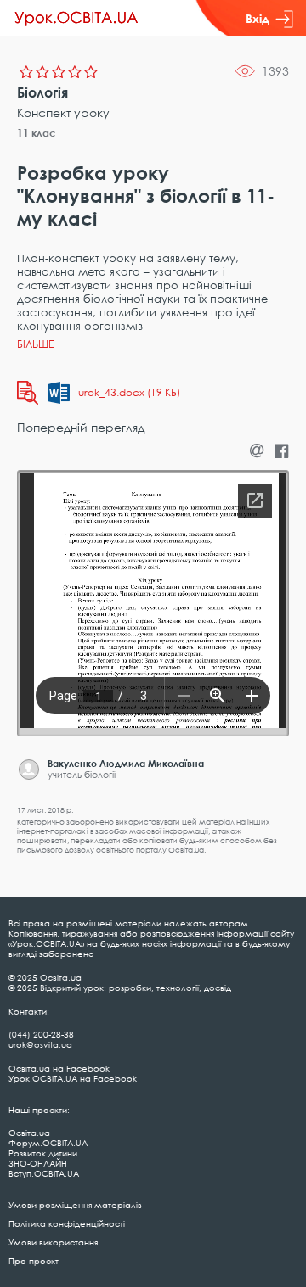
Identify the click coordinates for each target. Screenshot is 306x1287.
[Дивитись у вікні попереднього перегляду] (27, 393)
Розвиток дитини (42, 1153)
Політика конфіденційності (66, 1223)
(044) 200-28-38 (41, 1034)
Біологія (42, 92)
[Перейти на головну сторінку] (76, 18)
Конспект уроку (63, 112)
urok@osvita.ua (40, 1044)
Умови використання (53, 1242)
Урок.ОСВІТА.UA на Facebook (72, 1078)
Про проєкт (33, 1261)
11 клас (36, 132)
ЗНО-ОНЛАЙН (37, 1163)
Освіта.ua (29, 1133)
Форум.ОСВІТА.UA (48, 1143)
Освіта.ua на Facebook (59, 1068)
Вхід (257, 18)
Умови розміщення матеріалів (75, 1205)
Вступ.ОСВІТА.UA (43, 1173)
